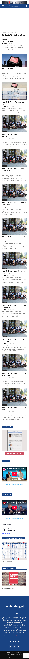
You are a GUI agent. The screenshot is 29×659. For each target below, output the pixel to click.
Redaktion (4, 43)
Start (3, 32)
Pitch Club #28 (7, 69)
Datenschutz (19, 652)
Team (13, 652)
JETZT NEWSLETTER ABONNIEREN (14, 453)
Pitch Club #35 (7, 41)
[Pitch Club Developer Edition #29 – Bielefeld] (14, 397)
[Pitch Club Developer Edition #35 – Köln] (14, 226)
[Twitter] (14, 646)
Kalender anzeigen (6, 533)
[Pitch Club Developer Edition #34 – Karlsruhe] (14, 260)
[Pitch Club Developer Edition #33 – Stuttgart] (14, 294)
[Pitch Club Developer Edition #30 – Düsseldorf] (14, 362)
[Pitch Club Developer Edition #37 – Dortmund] (14, 158)
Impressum (8, 652)
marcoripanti (5, 106)
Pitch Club (4, 39)
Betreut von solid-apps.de (18, 657)
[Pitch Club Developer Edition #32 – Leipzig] (14, 328)
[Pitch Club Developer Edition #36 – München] (14, 192)
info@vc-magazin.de (19, 635)
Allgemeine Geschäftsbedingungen (14, 654)
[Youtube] (18, 646)
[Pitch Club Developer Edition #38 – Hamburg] (14, 123)
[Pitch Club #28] (14, 60)
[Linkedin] (10, 646)
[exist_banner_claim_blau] (14, 2)
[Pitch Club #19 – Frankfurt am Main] (14, 91)
